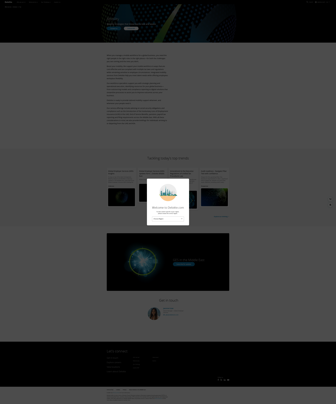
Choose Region (158, 219)
